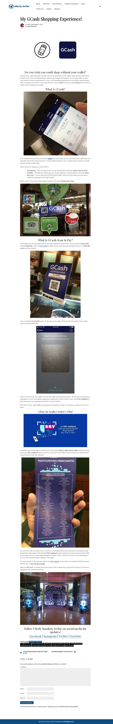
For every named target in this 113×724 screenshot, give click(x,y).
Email (22, 693)
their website (54, 561)
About (38, 4)
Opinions (57, 9)
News (83, 4)
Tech (40, 641)
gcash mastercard (76, 643)
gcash (67, 643)
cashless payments (58, 643)
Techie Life (40, 9)
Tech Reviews (57, 4)
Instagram (50, 636)
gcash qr (35, 645)
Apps (30, 641)
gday (53, 645)
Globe (35, 641)
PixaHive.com (69, 722)
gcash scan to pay (45, 645)
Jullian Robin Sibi (32, 26)
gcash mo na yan (26, 645)
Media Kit (46, 4)
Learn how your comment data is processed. (62, 706)
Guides (49, 9)
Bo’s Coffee (44, 246)
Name (22, 689)
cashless (48, 643)
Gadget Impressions (71, 4)
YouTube (75, 636)
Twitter (63, 636)
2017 (22, 643)
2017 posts (27, 643)
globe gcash (60, 645)
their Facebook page (37, 564)
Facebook (35, 636)
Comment (23, 667)
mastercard (69, 645)
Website (23, 698)
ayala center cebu (38, 643)
